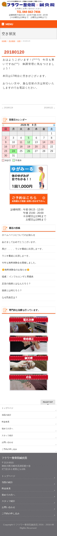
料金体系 (5, 422)
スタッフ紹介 (7, 435)
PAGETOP (48, 402)
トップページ (7, 408)
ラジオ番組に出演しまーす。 (16, 256)
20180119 (7, 108)
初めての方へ (7, 429)
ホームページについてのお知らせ (18, 235)
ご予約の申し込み (9, 449)
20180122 (49, 108)
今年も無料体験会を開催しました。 (19, 263)
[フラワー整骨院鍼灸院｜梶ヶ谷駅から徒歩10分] (28, 3)
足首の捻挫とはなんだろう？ (16, 283)
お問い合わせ (7, 442)
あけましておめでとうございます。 (19, 242)
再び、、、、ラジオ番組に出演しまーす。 (23, 249)
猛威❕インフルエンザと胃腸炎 (17, 276)
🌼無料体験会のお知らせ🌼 (15, 270)
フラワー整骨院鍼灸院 (27, 524)
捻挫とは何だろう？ (12, 290)
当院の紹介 (6, 415)
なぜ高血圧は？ (9, 297)
